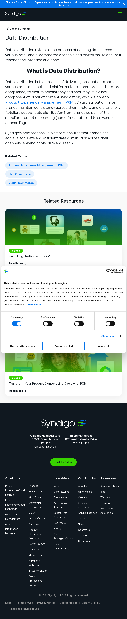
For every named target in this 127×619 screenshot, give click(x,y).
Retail (57, 486)
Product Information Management (12, 529)
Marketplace (36, 555)
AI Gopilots (35, 549)
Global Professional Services (36, 580)
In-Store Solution (38, 570)
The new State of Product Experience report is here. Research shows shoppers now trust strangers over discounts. (63, 4)
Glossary (105, 503)
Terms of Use (24, 602)
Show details (108, 336)
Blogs (103, 491)
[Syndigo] (15, 14)
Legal (8, 602)
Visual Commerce (21, 183)
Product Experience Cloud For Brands (15, 504)
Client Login (84, 541)
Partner (82, 518)
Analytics (34, 524)
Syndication (35, 491)
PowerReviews (37, 543)
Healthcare (60, 522)
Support (82, 535)
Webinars (105, 497)
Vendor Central (37, 518)
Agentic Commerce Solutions (35, 534)
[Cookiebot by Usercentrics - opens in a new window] (108, 271)
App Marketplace (87, 512)
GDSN (32, 512)
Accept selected (63, 345)
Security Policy (91, 602)
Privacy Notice (46, 602)
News (81, 524)
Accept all (103, 345)
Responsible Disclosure (24, 608)
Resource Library (109, 486)
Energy (57, 528)
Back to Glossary (20, 28)
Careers (82, 497)
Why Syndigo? (85, 491)
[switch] (48, 323)
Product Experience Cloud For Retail (15, 490)
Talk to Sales (63, 462)
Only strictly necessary (23, 345)
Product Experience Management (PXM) (36, 165)
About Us (83, 486)
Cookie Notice (33, 304)
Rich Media (35, 497)
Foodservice (60, 497)
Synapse (33, 485)
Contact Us (84, 529)
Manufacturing (61, 491)
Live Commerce (20, 174)
